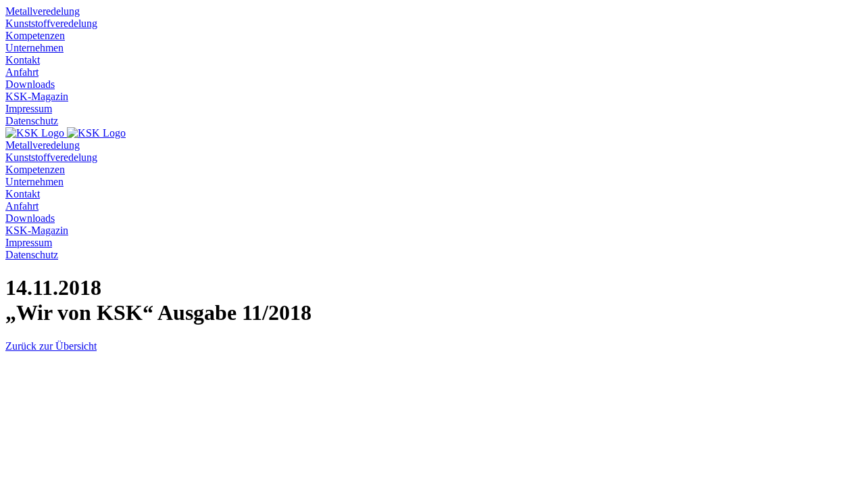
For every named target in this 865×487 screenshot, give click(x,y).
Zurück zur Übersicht (51, 346)
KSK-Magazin (36, 96)
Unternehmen (34, 47)
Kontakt (22, 60)
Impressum (28, 108)
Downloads (30, 84)
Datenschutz (31, 120)
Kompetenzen (35, 35)
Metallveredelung (42, 11)
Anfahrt (22, 72)
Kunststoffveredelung (51, 23)
